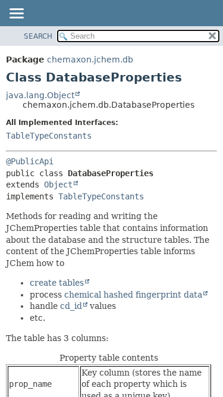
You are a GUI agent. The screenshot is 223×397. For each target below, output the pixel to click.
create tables (57, 282)
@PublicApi (30, 161)
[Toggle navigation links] (16, 14)
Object (58, 184)
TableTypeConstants (49, 135)
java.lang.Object (40, 95)
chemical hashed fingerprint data (133, 294)
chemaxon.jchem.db (90, 59)
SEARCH (38, 36)
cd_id (71, 306)
